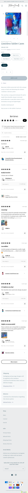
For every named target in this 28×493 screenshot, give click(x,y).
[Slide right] (17, 38)
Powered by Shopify (18, 490)
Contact (5, 418)
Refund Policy (7, 402)
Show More (18, 217)
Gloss (4, 65)
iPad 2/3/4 (16, 55)
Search (5, 422)
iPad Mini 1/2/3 (18, 58)
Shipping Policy (7, 386)
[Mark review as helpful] (25, 152)
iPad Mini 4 (6, 58)
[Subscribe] (23, 469)
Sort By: (18, 136)
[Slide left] (10, 38)
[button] (2, 6)
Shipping (8, 49)
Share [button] (4, 83)
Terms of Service (7, 443)
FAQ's (4, 415)
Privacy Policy (7, 432)
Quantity (3, 69)
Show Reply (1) (5, 184)
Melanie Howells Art (11, 490)
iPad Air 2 (6, 55)
